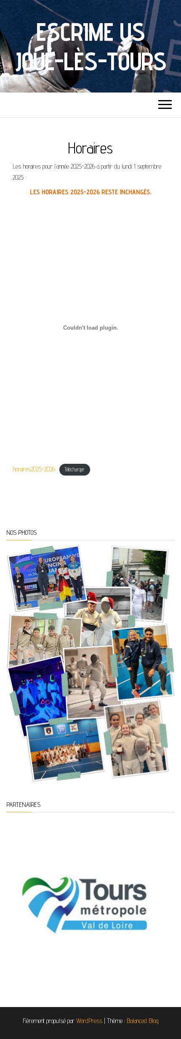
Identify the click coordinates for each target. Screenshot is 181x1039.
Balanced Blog (143, 1021)
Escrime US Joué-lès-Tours (90, 46)
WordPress (89, 1021)
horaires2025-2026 (34, 469)
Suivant (164, 898)
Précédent (17, 898)
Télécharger (74, 469)
